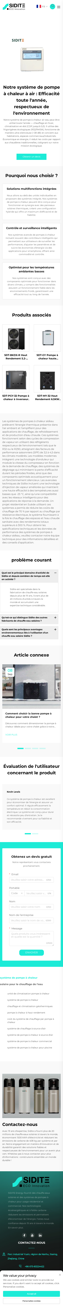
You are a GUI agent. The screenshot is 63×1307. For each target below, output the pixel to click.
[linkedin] (40, 1235)
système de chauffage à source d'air (26, 1028)
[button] (20, 748)
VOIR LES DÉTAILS (16, 337)
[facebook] (24, 1235)
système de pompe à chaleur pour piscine (29, 1047)
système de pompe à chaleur (22, 1000)
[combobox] (16, 893)
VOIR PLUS (11, 734)
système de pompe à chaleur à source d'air (30, 1035)
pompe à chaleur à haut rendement (26, 1012)
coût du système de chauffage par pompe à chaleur (30, 1021)
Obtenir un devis (31, 156)
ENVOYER (31, 952)
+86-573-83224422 (34, 1266)
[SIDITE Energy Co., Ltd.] (13, 6)
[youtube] (32, 1235)
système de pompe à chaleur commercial (29, 1041)
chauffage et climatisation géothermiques (30, 1006)
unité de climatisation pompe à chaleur (28, 993)
